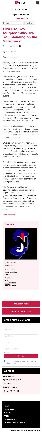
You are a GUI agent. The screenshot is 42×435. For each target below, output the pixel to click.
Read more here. (9, 215)
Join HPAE (7, 383)
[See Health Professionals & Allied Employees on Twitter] (23, 10)
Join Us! (7, 413)
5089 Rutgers (10, 283)
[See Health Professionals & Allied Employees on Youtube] (26, 10)
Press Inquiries (8, 376)
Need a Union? (22, 18)
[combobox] (12, 23)
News (7, 274)
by (25, 430)
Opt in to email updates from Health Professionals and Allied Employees (21, 362)
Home (6, 406)
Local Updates (11, 272)
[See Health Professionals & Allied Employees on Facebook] (12, 10)
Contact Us (10, 419)
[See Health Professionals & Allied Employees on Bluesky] (19, 10)
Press (6, 416)
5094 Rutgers (10, 285)
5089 (7, 281)
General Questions (10, 387)
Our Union (9, 409)
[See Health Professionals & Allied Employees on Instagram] (16, 10)
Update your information (12, 380)
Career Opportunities (15, 422)
